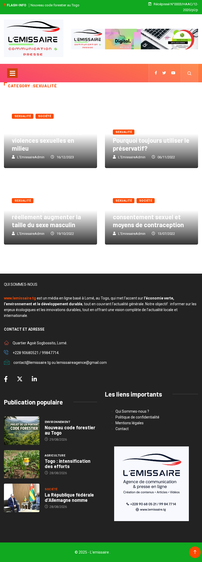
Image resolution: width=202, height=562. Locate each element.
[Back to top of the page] (195, 552)
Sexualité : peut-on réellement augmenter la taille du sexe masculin (46, 216)
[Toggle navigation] (12, 73)
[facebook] (156, 73)
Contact (122, 429)
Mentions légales (129, 423)
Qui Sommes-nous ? (132, 411)
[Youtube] (173, 73)
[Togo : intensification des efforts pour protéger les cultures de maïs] (21, 464)
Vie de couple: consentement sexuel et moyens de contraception (148, 216)
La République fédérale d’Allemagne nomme (69, 497)
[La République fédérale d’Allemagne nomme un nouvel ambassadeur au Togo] (21, 498)
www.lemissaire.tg (20, 298)
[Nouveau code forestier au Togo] (21, 430)
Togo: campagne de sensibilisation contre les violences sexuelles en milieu (47, 136)
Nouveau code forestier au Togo (55, 5)
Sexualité (22, 116)
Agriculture (55, 455)
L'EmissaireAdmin (30, 157)
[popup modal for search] (189, 73)
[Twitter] (164, 73)
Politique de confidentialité (137, 417)
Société (44, 116)
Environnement (57, 422)
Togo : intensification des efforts (67, 463)
